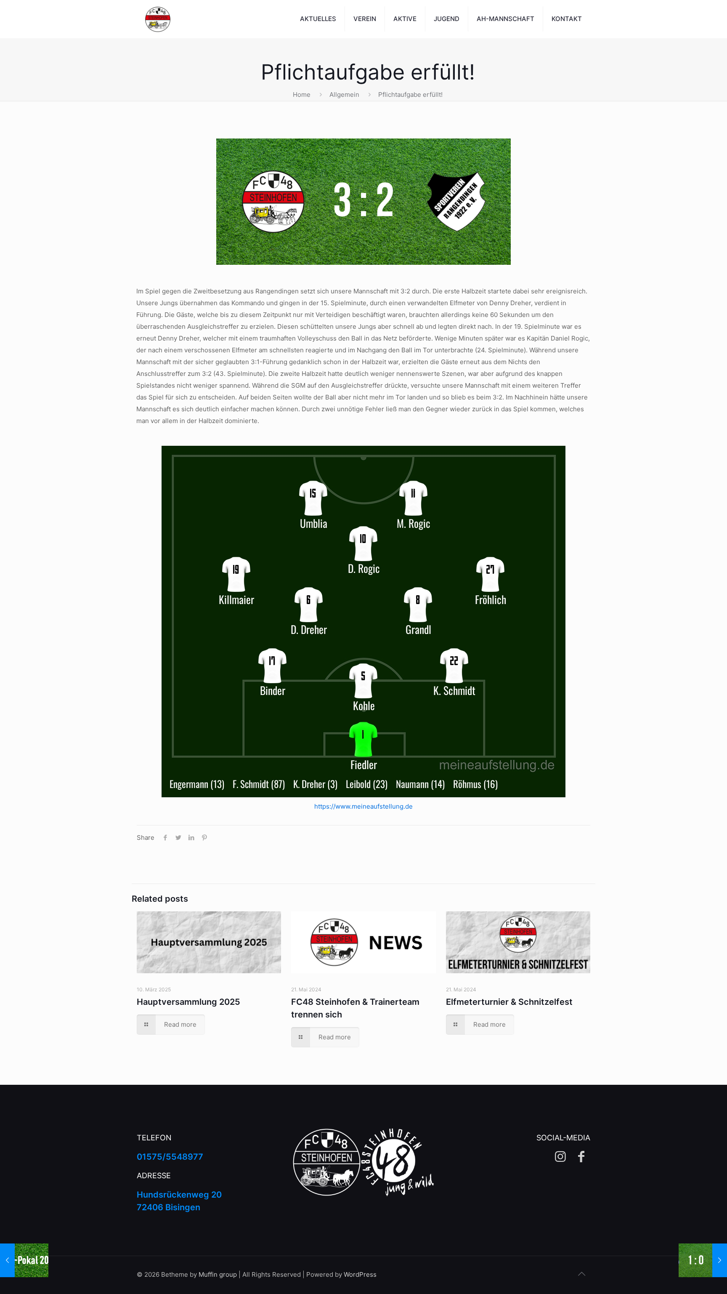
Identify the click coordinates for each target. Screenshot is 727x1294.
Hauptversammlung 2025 (188, 1002)
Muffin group (218, 1274)
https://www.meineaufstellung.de (363, 806)
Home (301, 95)
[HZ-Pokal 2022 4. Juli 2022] (24, 1260)
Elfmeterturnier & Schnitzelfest (509, 1002)
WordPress (360, 1274)
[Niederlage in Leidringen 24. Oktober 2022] (703, 1260)
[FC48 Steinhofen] (157, 19)
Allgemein (344, 95)
